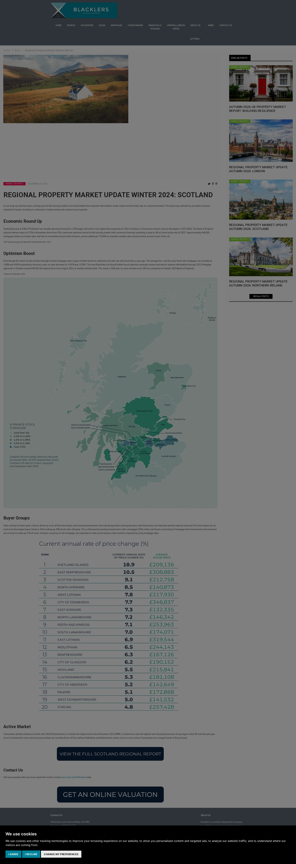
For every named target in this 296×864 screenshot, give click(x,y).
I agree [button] (13, 854)
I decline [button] (31, 854)
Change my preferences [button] (61, 854)
